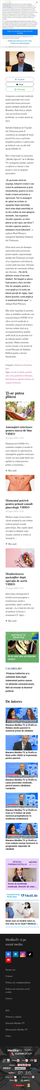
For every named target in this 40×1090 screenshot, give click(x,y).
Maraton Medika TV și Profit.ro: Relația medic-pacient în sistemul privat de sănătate (21, 728)
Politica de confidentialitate (18, 982)
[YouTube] (8, 960)
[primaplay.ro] (33, 1060)
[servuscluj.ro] (18, 1085)
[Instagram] (23, 954)
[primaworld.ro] (13, 1080)
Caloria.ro (14, 668)
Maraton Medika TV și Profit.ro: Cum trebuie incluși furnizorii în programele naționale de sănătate (22, 844)
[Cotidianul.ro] (20, 1068)
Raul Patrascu (11, 379)
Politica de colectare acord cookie (20, 41)
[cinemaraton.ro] (20, 1072)
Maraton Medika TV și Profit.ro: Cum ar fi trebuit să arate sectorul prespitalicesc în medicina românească (21, 814)
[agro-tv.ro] (25, 1080)
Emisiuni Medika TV (15, 1023)
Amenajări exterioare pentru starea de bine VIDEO (19, 430)
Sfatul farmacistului (17, 863)
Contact (9, 976)
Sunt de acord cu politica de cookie (20, 32)
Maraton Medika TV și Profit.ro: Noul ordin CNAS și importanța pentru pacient (21, 755)
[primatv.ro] (4, 1060)
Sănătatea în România (23, 365)
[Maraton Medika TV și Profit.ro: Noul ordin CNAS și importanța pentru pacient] (22, 742)
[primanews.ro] (25, 1060)
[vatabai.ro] (28, 1085)
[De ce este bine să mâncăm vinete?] (22, 647)
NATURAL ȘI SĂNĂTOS (19, 636)
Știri (7, 368)
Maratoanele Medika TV (17, 1029)
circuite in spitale (17, 372)
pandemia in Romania (23, 375)
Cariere (9, 998)
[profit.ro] (7, 1068)
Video (8, 1035)
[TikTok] (30, 954)
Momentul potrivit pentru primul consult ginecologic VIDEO (19, 503)
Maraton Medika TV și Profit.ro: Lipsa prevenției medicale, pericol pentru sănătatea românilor (21, 784)
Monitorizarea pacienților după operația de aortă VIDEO (16, 579)
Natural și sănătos (14, 1016)
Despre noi (10, 969)
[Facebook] (8, 954)
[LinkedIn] (15, 954)
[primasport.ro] (20, 1065)
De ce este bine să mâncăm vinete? (22, 657)
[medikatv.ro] (12, 1072)
